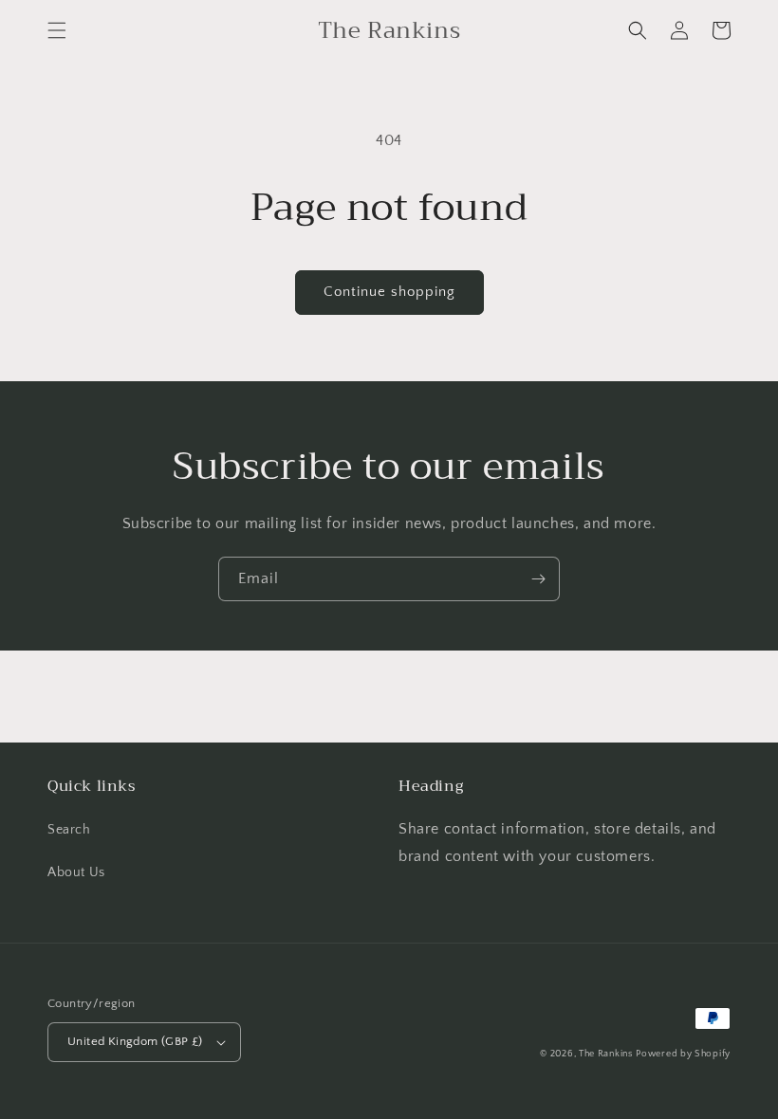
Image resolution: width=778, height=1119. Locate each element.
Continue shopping (389, 292)
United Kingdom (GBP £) (135, 1041)
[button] (57, 30)
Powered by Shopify (683, 1054)
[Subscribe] (538, 579)
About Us (76, 872)
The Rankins (606, 1054)
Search (69, 829)
